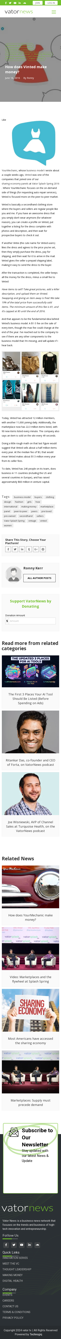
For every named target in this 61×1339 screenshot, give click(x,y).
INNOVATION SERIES (15, 1258)
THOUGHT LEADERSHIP (17, 1269)
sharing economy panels (15, 183)
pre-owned (9, 516)
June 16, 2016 (12, 77)
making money (28, 506)
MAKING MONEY (13, 1275)
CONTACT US (10, 1306)
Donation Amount (15, 615)
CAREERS (8, 1300)
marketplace (46, 506)
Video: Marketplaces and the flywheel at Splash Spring (30, 979)
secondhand (26, 516)
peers (34, 511)
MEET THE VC (11, 1263)
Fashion (19, 501)
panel (7, 511)
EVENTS (7, 1294)
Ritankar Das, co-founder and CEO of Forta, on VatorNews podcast (30, 762)
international (10, 506)
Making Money (42, 54)
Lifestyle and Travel (18, 54)
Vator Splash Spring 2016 (45, 183)
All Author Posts (39, 578)
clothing (50, 497)
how (38, 501)
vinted (43, 520)
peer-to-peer (20, 511)
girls (29, 501)
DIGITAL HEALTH (13, 1280)
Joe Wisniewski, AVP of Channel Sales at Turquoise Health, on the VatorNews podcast (30, 826)
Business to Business (19, 45)
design (7, 501)
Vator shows (36, 58)
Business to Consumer (20, 49)
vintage (32, 520)
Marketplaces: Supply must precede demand (30, 1102)
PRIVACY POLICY (13, 1317)
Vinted (28, 174)
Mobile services (16, 58)
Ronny (30, 77)
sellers (40, 516)
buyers (38, 497)
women (8, 525)
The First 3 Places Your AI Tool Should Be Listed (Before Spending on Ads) (30, 698)
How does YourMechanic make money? (30, 917)
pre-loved (47, 511)
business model (35, 170)
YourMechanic (9, 170)
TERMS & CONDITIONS (16, 1312)
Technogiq (36, 1334)
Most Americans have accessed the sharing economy (30, 1041)
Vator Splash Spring (14, 520)
